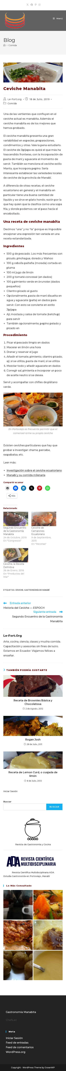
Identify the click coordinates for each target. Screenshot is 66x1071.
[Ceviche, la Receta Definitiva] (15, 555)
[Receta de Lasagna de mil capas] (18, 935)
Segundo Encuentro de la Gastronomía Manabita (14, 531)
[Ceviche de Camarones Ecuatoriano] (43, 519)
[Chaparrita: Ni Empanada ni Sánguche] (48, 935)
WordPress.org (15, 1052)
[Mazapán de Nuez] (18, 965)
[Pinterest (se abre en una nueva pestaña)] (35, 4)
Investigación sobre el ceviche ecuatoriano (34, 470)
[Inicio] (4, 45)
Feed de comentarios (20, 1047)
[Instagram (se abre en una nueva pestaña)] (38, 4)
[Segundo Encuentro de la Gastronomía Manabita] (15, 519)
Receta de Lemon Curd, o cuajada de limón (33, 774)
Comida (12, 45)
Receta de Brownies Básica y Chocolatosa (33, 702)
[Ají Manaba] (48, 905)
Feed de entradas (17, 1042)
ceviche (19, 590)
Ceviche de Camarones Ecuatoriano (38, 531)
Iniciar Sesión (10, 791)
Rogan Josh (33, 739)
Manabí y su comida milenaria (26, 475)
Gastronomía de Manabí (37, 590)
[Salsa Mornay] (48, 965)
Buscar (7, 801)
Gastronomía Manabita (21, 1012)
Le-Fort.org (15, 99)
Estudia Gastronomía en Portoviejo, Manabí (26, 876)
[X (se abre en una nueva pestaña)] (27, 4)
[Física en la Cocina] (18, 905)
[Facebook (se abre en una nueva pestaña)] (32, 4)
